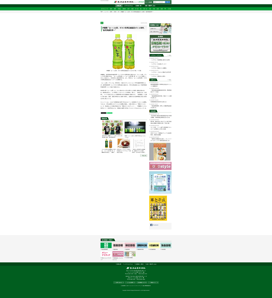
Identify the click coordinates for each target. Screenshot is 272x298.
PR (165, 8)
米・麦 (136, 8)
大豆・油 (145, 8)
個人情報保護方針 (147, 285)
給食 (158, 8)
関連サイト (153, 282)
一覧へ (170, 55)
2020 (115, 11)
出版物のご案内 (139, 264)
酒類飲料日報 (141, 249)
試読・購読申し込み (150, 5)
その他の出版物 (129, 257)
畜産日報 (116, 249)
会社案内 (124, 285)
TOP (101, 11)
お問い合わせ (119, 282)
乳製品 (119, 8)
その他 (169, 8)
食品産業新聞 (105, 249)
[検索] (167, 2)
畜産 (132, 8)
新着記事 (119, 5)
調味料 (124, 8)
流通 (162, 8)
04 (118, 11)
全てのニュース (104, 8)
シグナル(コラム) (128, 5)
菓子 (129, 8)
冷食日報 (163, 249)
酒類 (115, 8)
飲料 (111, 8)
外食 (154, 8)
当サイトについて (131, 285)
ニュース (106, 11)
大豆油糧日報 (152, 249)
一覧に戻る (144, 155)
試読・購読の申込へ (154, 31)
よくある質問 (130, 282)
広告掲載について (142, 282)
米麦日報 (128, 249)
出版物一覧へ (139, 5)
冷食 (150, 8)
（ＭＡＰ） (140, 272)
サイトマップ (139, 285)
